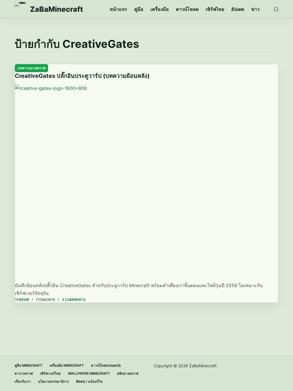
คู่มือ (138, 9)
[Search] (276, 9)
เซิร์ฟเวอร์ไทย (50, 373)
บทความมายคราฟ (31, 68)
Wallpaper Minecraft (89, 373)
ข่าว (255, 9)
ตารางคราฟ (24, 373)
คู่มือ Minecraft (28, 365)
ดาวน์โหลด (187, 9)
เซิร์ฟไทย (215, 9)
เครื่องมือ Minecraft (67, 365)
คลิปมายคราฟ (127, 373)
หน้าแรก (118, 9)
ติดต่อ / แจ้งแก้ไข (89, 381)
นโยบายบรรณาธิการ (53, 381)
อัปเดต (237, 9)
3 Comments (74, 299)
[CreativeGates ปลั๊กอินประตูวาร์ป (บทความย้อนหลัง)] (146, 183)
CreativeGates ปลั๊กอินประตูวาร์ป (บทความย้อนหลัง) (82, 75)
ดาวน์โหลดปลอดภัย (106, 365)
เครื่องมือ (160, 9)
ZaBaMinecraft (56, 9)
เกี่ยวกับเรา (23, 381)
